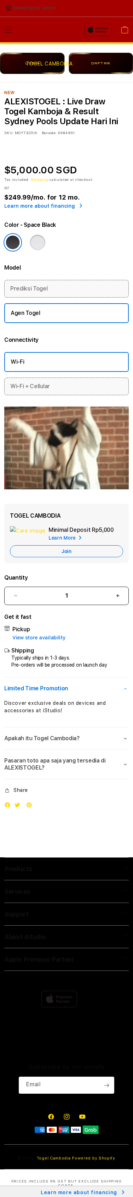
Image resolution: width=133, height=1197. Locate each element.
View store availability (39, 637)
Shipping (40, 179)
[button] (66, 689)
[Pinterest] (31, 806)
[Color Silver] (37, 242)
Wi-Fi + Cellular (30, 386)
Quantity (16, 577)
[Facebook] (9, 806)
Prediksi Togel (29, 288)
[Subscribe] (106, 1085)
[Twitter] (19, 806)
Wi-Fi (17, 361)
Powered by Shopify (93, 1158)
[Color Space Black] (12, 242)
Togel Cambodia (54, 1158)
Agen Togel (25, 313)
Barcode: (49, 133)
